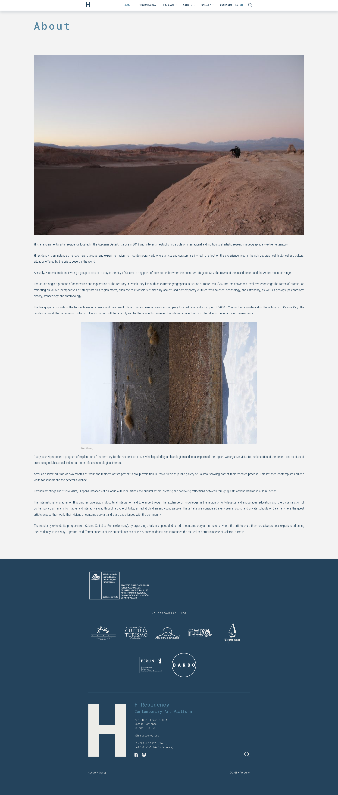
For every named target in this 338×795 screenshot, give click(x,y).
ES (236, 5)
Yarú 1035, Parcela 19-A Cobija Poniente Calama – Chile (150, 724)
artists (187, 5)
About (128, 5)
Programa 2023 (147, 5)
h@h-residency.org (146, 735)
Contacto (226, 5)
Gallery (206, 5)
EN (241, 5)
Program (168, 5)
